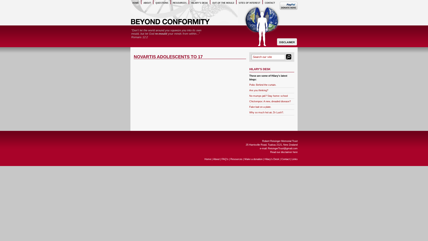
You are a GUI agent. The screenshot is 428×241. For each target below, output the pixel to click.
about (147, 3)
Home (207, 159)
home (135, 3)
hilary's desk (199, 3)
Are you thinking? (258, 90)
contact (270, 3)
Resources (236, 159)
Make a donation (253, 159)
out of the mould (223, 3)
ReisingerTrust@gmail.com (283, 148)
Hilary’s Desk (271, 159)
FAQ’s (225, 159)
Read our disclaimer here (284, 152)
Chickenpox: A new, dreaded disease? (270, 101)
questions (161, 3)
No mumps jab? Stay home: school (268, 95)
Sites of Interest (249, 3)
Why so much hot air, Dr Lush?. (266, 112)
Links (295, 159)
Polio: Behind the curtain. (262, 84)
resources (180, 3)
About (216, 159)
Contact (285, 159)
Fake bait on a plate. (260, 106)
